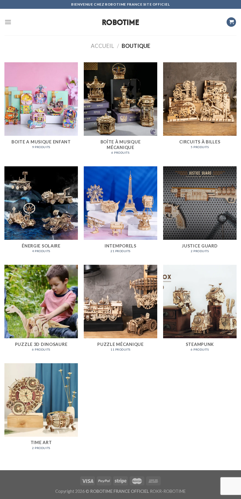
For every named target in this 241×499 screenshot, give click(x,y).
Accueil (102, 46)
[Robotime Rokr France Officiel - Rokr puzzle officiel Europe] (120, 22)
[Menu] (7, 22)
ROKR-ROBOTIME (168, 491)
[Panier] (231, 22)
